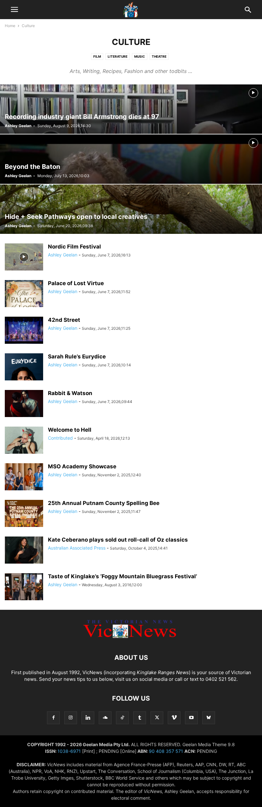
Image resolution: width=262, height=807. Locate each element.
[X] (156, 718)
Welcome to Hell (69, 430)
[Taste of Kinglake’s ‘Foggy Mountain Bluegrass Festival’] (24, 587)
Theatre (159, 56)
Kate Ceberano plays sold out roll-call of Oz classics (118, 540)
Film (97, 56)
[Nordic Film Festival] (24, 257)
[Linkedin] (87, 718)
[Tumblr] (139, 718)
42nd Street (64, 320)
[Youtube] (191, 718)
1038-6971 (69, 751)
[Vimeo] (174, 718)
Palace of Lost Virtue (76, 283)
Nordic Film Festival (74, 246)
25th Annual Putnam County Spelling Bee (103, 503)
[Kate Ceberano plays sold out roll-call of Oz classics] (24, 551)
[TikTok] (122, 718)
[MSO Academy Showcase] (24, 477)
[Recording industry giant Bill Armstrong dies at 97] (131, 109)
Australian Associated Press (76, 548)
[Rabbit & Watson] (24, 404)
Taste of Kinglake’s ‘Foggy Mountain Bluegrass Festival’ (122, 576)
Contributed (60, 438)
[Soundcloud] (105, 718)
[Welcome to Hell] (24, 441)
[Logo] (131, 638)
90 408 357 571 (166, 751)
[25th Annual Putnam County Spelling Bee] (24, 514)
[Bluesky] (208, 718)
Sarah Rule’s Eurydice (77, 356)
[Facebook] (53, 718)
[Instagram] (70, 718)
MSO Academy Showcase (82, 466)
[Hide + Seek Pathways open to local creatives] (131, 209)
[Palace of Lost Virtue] (24, 294)
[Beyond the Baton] (131, 159)
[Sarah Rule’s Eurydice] (24, 367)
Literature (117, 56)
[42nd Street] (24, 331)
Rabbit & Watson (70, 393)
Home (10, 25)
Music (139, 56)
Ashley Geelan (18, 125)
